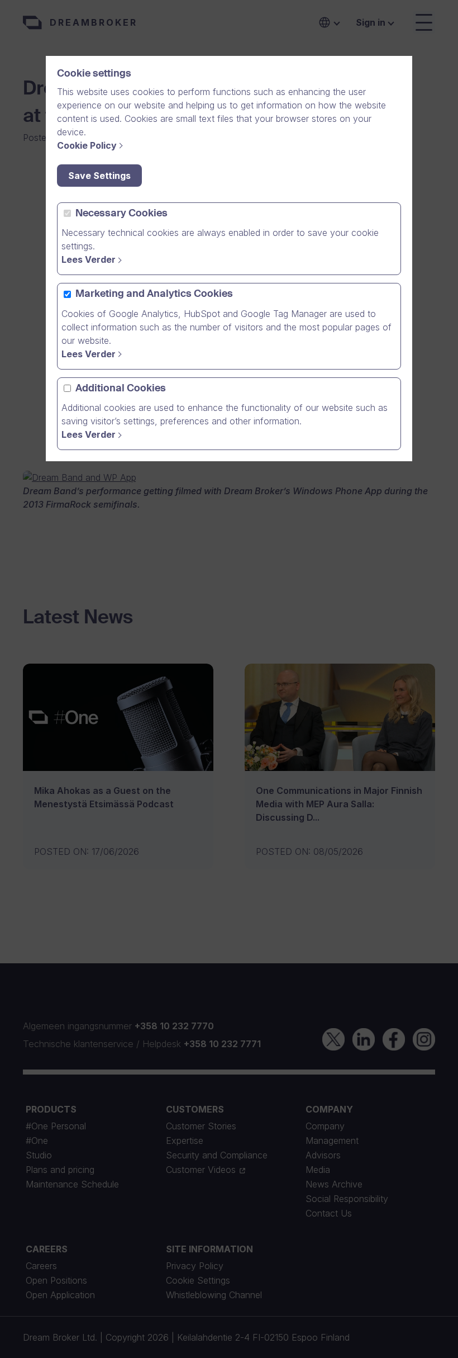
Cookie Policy (87, 145)
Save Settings (99, 175)
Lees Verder (88, 259)
